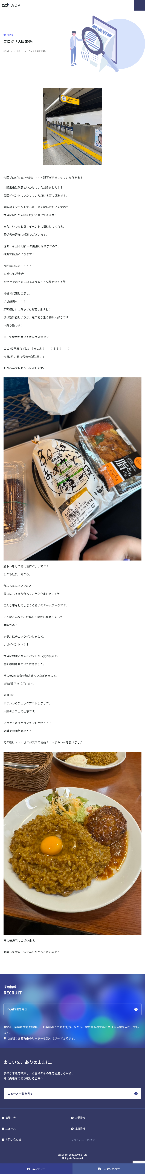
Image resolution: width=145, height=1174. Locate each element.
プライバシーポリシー (84, 1140)
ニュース (10, 1128)
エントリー (39, 1168)
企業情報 (80, 1117)
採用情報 (80, 1128)
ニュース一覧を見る (20, 1093)
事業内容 (10, 1117)
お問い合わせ (13, 1139)
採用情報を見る (17, 1009)
